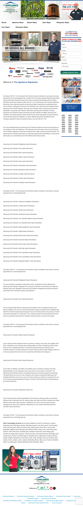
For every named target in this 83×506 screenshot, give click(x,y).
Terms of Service (57, 503)
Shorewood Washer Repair (45, 496)
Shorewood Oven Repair (48, 498)
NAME (63, 44)
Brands (4, 22)
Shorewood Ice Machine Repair (34, 500)
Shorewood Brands (8, 496)
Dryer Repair (47, 22)
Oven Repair (6, 27)
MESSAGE (64, 63)
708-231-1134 (69, 7)
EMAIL (63, 57)
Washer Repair (32, 22)
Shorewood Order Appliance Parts (38, 503)
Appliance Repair (18, 22)
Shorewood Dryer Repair (63, 496)
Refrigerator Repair (63, 22)
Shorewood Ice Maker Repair (54, 500)
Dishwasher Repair (22, 27)
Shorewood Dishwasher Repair (12, 500)
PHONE (63, 50)
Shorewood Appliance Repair (25, 496)
